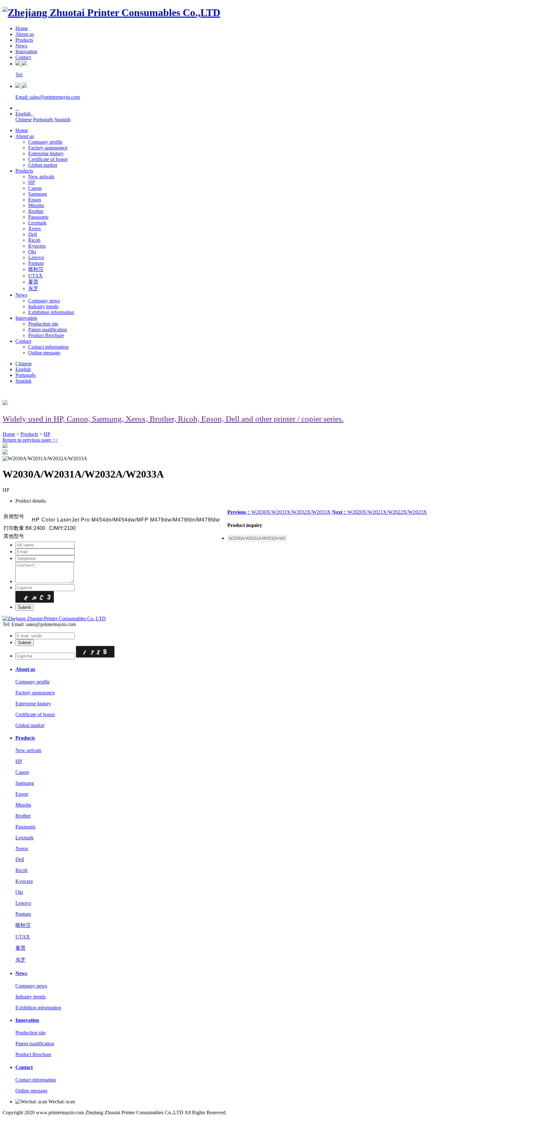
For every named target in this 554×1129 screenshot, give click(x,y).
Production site (43, 324)
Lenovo (36, 257)
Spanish (63, 119)
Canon (35, 188)
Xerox (34, 228)
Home (21, 28)
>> (30, 440)
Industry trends (43, 306)
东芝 (33, 288)
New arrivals (41, 176)
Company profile (45, 142)
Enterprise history (46, 153)
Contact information (48, 347)
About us (24, 34)
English (24, 113)
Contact (23, 57)
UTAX (35, 275)
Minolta (36, 205)
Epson (34, 199)
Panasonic (38, 217)
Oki (32, 251)
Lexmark (37, 222)
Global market (42, 165)
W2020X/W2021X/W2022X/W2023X (379, 512)
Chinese (23, 119)
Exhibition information (51, 312)
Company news (44, 300)
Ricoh (34, 240)
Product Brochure (46, 335)
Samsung (37, 194)
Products (24, 40)
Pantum (36, 263)
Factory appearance (48, 147)
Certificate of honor (48, 159)
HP (31, 182)
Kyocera (37, 246)
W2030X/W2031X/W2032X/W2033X (279, 512)
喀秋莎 (36, 269)
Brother (36, 211)
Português (43, 119)
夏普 (33, 281)
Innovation (26, 51)
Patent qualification (47, 329)
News (21, 45)
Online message (44, 352)
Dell (32, 234)
